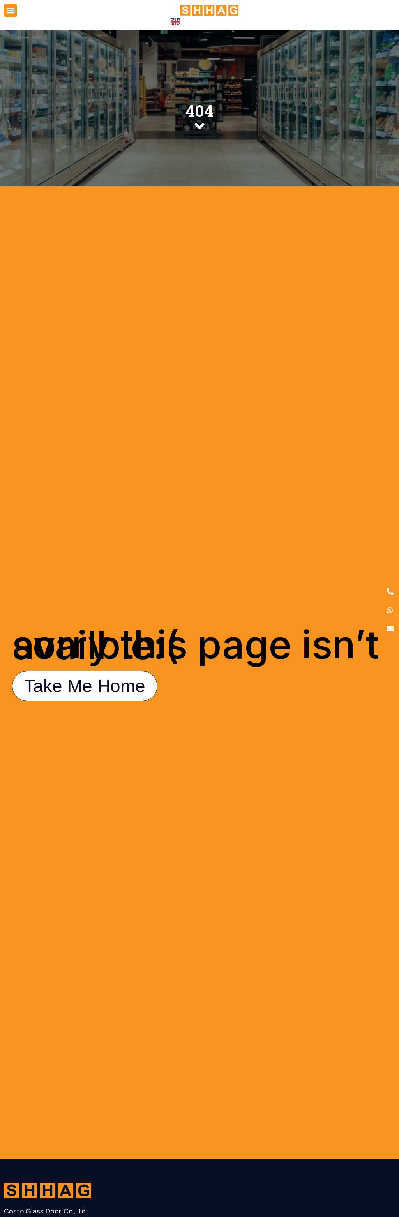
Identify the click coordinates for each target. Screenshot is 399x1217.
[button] (10, 10)
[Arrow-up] (379, 1170)
